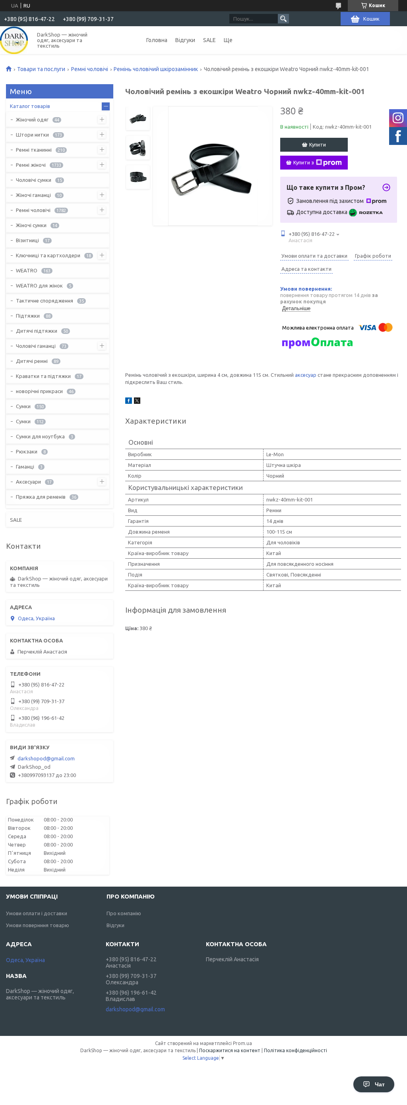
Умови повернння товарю (37, 925)
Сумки (23, 406)
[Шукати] (283, 18)
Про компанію (124, 913)
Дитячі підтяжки (36, 331)
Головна (156, 40)
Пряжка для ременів (41, 496)
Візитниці (27, 240)
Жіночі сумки (31, 225)
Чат (380, 1084)
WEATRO (26, 270)
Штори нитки (32, 134)
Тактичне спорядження (44, 300)
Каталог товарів (30, 106)
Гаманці (25, 466)
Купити (317, 144)
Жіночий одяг (32, 119)
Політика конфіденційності (295, 1050)
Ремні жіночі (31, 165)
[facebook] (128, 402)
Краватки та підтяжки (43, 376)
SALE (209, 40)
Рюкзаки (26, 451)
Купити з (303, 162)
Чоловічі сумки (33, 180)
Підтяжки (28, 315)
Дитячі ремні (32, 361)
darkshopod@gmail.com (46, 758)
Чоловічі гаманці (36, 346)
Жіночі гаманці (33, 195)
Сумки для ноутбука (40, 436)
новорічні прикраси (39, 391)
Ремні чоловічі (89, 69)
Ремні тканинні (34, 149)
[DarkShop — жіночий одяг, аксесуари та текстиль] (14, 40)
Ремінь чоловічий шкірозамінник (156, 69)
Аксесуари (28, 481)
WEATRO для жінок (39, 285)
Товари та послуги (41, 69)
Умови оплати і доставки (36, 913)
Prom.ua (242, 1043)
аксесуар (305, 375)
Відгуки (185, 40)
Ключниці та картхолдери (48, 255)
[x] (137, 402)
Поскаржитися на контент (229, 1050)
